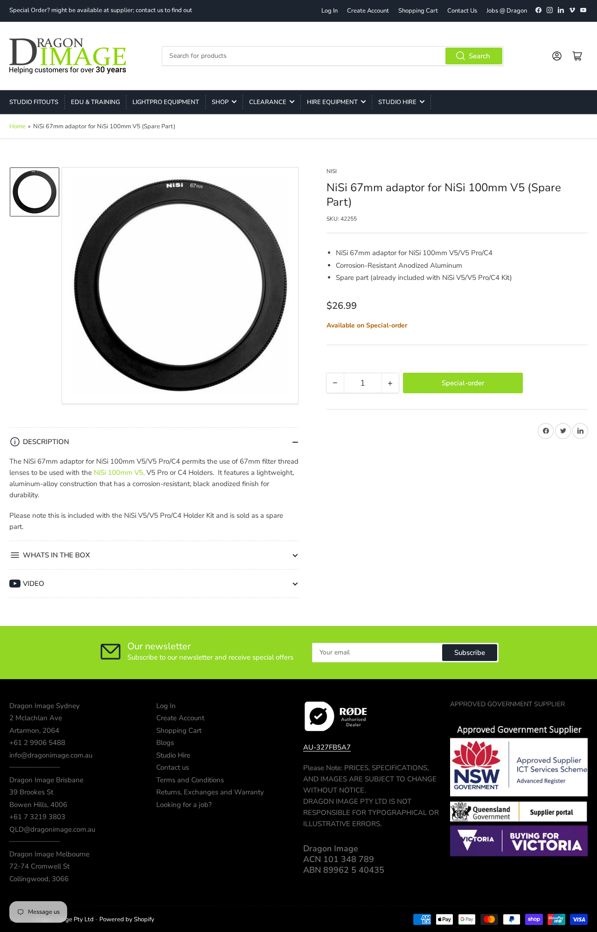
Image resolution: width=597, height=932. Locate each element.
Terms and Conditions (190, 780)
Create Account (368, 11)
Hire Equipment (332, 102)
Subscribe (469, 652)
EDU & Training (95, 102)
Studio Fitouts (33, 102)
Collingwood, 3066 (39, 878)
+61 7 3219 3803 (37, 816)
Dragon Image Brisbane (46, 780)
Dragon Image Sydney (44, 705)
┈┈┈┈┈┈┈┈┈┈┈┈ (34, 767)
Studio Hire (397, 102)
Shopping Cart (418, 11)
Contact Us (462, 11)
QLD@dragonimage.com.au (52, 829)
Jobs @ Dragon (506, 11)
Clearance (267, 102)
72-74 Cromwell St (39, 866)
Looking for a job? (184, 804)
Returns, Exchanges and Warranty (210, 792)
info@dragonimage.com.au (50, 755)
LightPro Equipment (165, 102)
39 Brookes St (31, 792)
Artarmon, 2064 (34, 730)
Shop (220, 102)
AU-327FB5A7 (327, 747)
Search (479, 56)
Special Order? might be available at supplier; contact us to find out (100, 10)
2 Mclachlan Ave (35, 718)
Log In (329, 11)
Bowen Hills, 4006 (38, 804)
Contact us (172, 767)
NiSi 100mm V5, (119, 472)
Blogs (165, 742)
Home (17, 126)
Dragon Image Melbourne (49, 854)
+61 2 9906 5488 (37, 742)
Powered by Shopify (126, 919)
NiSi (331, 171)
